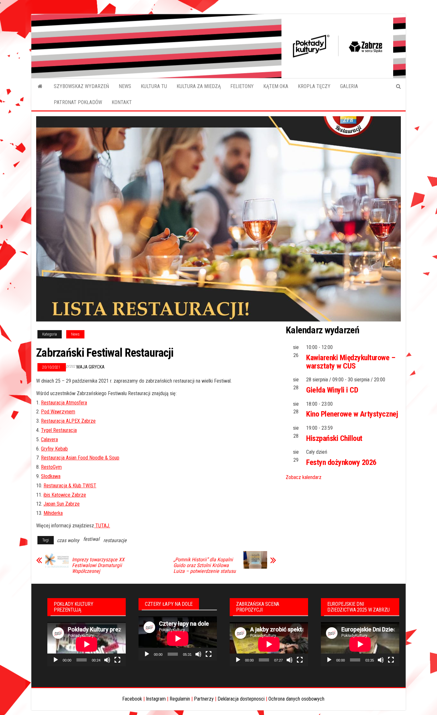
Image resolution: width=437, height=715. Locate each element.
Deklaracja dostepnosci (241, 699)
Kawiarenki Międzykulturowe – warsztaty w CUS (350, 361)
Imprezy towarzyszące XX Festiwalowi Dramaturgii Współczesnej (98, 565)
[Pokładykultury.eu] (40, 86)
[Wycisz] (107, 660)
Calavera (49, 439)
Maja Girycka (90, 367)
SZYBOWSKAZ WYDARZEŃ (81, 86)
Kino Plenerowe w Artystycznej (352, 414)
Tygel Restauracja (59, 430)
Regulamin (180, 699)
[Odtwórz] (55, 660)
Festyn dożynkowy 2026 (341, 462)
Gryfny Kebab (54, 449)
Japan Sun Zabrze (62, 504)
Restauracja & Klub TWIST (70, 486)
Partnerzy (204, 699)
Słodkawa (50, 476)
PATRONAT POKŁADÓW (78, 102)
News (75, 334)
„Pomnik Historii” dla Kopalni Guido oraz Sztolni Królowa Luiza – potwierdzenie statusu (204, 565)
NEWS (125, 86)
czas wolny (68, 540)
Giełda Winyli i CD (332, 390)
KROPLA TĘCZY (314, 86)
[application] (86, 644)
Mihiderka (53, 513)
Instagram (156, 699)
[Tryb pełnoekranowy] (117, 660)
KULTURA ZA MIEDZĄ (199, 86)
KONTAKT (122, 102)
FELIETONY (242, 86)
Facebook (132, 699)
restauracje (115, 540)
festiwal (91, 539)
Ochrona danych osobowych (296, 699)
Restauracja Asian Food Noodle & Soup (80, 458)
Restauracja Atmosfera (64, 403)
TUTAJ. (102, 526)
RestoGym (51, 467)
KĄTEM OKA (275, 86)
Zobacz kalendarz (304, 477)
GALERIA (349, 86)
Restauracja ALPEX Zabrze (68, 421)
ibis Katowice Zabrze (65, 495)
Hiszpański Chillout (334, 438)
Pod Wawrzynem (58, 412)
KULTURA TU (154, 86)
